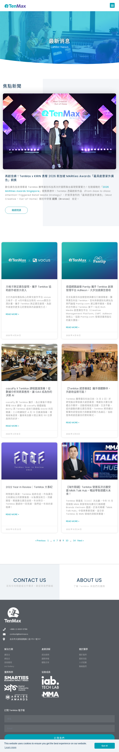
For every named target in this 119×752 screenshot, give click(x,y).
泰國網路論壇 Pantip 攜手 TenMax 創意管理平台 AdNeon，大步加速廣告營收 (89, 288)
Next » (80, 540)
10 (67, 540)
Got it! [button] (105, 746)
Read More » (12, 314)
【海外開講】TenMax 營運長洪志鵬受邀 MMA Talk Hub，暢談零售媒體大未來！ (88, 490)
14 (74, 540)
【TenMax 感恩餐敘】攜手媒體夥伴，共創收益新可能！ (88, 390)
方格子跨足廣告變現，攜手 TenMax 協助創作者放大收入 (28, 288)
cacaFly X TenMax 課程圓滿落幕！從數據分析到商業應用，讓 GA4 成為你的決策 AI (29, 392)
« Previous (40, 540)
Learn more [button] (10, 747)
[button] (112, 5)
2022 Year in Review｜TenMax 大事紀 (29, 487)
